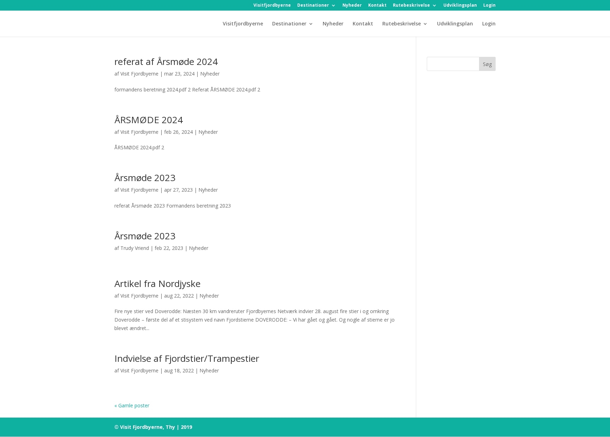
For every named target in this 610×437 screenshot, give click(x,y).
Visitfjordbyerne (272, 5)
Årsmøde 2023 (144, 177)
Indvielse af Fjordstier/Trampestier (186, 358)
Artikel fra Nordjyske (157, 283)
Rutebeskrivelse (411, 5)
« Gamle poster (131, 405)
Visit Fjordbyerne (139, 73)
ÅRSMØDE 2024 (148, 119)
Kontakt (377, 5)
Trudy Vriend (134, 248)
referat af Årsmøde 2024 (166, 61)
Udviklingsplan (460, 5)
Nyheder (352, 5)
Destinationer (313, 5)
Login (489, 5)
